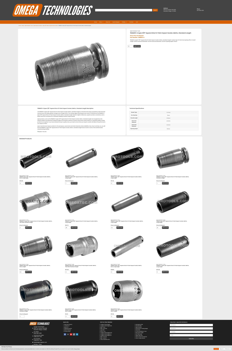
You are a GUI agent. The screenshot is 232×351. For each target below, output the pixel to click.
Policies (123, 22)
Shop (100, 22)
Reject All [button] (221, 348)
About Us (108, 22)
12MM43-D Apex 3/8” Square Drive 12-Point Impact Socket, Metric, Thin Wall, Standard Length (36, 221)
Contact (131, 22)
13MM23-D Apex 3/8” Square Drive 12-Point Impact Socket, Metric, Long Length (81, 177)
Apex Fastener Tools (29, 25)
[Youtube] (71, 334)
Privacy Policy (77, 348)
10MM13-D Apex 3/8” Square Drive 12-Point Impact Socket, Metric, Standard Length (36, 310)
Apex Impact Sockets (37, 25)
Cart (137, 22)
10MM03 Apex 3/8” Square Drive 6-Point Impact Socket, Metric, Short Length (126, 310)
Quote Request (116, 22)
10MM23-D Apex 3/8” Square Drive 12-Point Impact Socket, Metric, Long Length (172, 266)
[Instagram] (68, 334)
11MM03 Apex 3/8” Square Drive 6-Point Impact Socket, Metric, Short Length (35, 266)
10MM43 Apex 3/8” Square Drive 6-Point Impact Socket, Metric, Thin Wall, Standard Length (80, 266)
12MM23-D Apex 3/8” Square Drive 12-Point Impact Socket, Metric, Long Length (81, 221)
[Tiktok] (74, 334)
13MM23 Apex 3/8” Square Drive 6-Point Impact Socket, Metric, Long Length (126, 177)
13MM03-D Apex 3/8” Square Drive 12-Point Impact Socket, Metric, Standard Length (172, 177)
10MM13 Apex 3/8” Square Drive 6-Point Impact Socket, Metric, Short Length (80, 310)
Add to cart (137, 46)
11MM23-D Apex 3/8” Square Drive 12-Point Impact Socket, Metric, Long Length (127, 221)
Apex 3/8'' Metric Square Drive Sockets (50, 25)
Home (95, 22)
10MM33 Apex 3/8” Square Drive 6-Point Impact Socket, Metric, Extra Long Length (126, 266)
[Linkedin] (77, 334)
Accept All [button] (216, 348)
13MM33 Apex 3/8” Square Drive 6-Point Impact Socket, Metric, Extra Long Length (35, 177)
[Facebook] (65, 334)
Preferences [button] (227, 348)
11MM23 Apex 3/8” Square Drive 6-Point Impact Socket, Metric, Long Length (171, 221)
